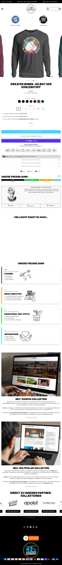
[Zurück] (3, 506)
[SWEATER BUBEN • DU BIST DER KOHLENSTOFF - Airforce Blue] (20, 256)
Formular (31, 206)
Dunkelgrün (31, 101)
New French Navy (27, 101)
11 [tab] (30, 514)
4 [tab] (13, 514)
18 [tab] (47, 514)
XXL (38, 109)
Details (59, 176)
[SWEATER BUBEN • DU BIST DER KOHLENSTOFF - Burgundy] (16, 256)
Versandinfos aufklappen (31, 163)
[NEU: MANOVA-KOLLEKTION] (31, 374)
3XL (43, 109)
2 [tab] (8, 514)
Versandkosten (34, 93)
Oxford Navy (23, 101)
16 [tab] (42, 514)
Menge (31, 123)
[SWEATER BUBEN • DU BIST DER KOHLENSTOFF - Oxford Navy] (11, 256)
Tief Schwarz (19, 101)
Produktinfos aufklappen (31, 159)
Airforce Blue (42, 101)
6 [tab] (18, 514)
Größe (31, 106)
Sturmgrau (38, 101)
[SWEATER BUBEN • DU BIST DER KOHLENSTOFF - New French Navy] (12, 256)
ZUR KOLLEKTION (31, 417)
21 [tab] (54, 514)
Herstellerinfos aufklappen (31, 166)
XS (18, 109)
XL (34, 109)
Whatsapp (51, 205)
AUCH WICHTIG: (31, 517)
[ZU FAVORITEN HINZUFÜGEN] (3, 222)
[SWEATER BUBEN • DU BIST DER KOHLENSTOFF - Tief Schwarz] (9, 256)
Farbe (31, 98)
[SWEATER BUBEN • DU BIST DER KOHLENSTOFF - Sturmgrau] (18, 256)
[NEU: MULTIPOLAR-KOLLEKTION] (31, 443)
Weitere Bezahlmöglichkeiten (31, 144)
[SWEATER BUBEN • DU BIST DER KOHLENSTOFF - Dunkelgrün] (14, 256)
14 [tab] (37, 514)
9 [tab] (25, 514)
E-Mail (11, 205)
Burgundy (34, 101)
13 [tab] (35, 514)
